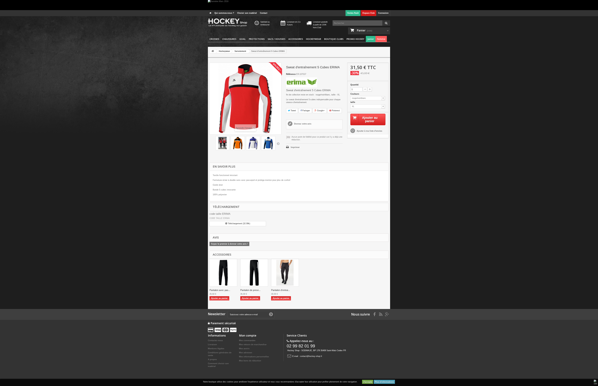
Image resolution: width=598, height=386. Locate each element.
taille (353, 102)
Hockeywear (313, 38)
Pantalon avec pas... (219, 290)
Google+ (320, 110)
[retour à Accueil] (213, 51)
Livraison (212, 344)
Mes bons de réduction (250, 361)
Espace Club (369, 13)
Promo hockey (355, 38)
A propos (212, 359)
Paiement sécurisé (223, 323)
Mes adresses (245, 352)
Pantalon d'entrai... (280, 290)
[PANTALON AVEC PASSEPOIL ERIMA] (223, 273)
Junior (370, 38)
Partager (306, 110)
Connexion (383, 13)
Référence (291, 74)
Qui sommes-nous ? (224, 13)
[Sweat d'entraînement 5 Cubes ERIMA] (222, 143)
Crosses (214, 38)
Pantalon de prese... (250, 290)
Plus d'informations (384, 382)
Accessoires (295, 38)
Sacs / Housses (276, 38)
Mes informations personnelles (254, 357)
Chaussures (229, 38)
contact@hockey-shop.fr (311, 356)
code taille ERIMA (219, 213)
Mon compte (247, 335)
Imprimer (295, 147)
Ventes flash (353, 13)
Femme (381, 38)
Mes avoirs (244, 348)
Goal (242, 38)
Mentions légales (216, 348)
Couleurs (355, 94)
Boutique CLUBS (333, 38)
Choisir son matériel (247, 13)
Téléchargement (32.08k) (238, 223)
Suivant (278, 143)
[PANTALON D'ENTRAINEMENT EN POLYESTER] (285, 273)
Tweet (293, 110)
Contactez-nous (215, 340)
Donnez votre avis (302, 124)
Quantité (354, 85)
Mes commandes (247, 340)
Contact (263, 13)
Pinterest (335, 110)
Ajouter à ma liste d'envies (369, 131)
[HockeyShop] (229, 23)
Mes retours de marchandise (252, 344)
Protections (257, 38)
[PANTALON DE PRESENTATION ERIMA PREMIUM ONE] (254, 273)
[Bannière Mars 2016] (299, 5)
